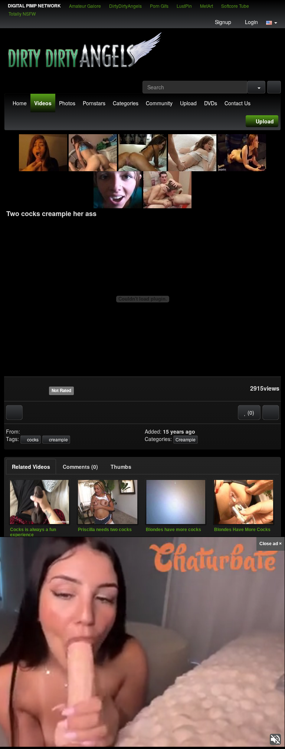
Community (159, 103)
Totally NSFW (22, 13)
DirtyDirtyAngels (125, 6)
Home (20, 103)
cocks (32, 439)
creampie (58, 439)
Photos (67, 103)
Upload (188, 103)
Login (250, 22)
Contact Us (237, 103)
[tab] (31, 466)
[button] (271, 21)
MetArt (206, 6)
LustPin (184, 6)
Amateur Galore (85, 6)
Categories (125, 103)
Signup (222, 22)
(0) (250, 412)
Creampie (186, 439)
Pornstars (94, 103)
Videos (43, 103)
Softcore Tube (235, 6)
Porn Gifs (159, 6)
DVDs (210, 103)
